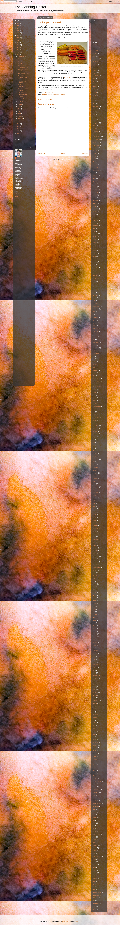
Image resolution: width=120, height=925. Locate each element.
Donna (18, 158)
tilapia (94, 839)
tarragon (95, 817)
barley (94, 95)
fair (93, 339)
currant (94, 298)
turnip (94, 862)
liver (94, 506)
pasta (94, 606)
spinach (95, 778)
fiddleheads (96, 353)
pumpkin (95, 678)
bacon (94, 81)
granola (94, 398)
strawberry (95, 792)
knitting (94, 464)
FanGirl (20, 63)
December (21, 56)
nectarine (95, 570)
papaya (94, 598)
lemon (94, 484)
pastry (94, 609)
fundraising (95, 370)
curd (94, 292)
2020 (18, 37)
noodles (95, 575)
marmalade (96, 523)
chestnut (95, 217)
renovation (95, 700)
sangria (94, 739)
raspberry (95, 692)
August (20, 104)
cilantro (94, 242)
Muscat (95, 559)
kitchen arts (96, 459)
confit (94, 259)
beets (94, 125)
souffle (94, 770)
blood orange (96, 145)
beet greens (96, 123)
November (21, 59)
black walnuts (96, 139)
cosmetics (95, 270)
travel (94, 853)
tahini (94, 814)
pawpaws (95, 614)
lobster (94, 509)
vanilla (94, 867)
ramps (94, 689)
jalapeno (95, 436)
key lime (95, 456)
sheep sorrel (96, 761)
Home (63, 153)
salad (94, 728)
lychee (94, 511)
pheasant (95, 639)
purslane (95, 681)
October (20, 61)
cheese (94, 211)
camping (95, 181)
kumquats (95, 473)
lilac (94, 500)
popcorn (95, 667)
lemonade (95, 492)
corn (94, 264)
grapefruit (95, 403)
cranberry (44, 94)
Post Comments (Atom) (66, 159)
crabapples (95, 273)
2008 (18, 133)
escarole (95, 336)
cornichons (95, 267)
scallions (95, 748)
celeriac (95, 203)
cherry (94, 214)
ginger (94, 389)
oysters (95, 595)
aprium (94, 67)
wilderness (95, 898)
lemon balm (96, 487)
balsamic (95, 86)
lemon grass (96, 489)
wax (94, 887)
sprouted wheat (97, 781)
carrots (94, 195)
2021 (18, 35)
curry (94, 300)
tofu (94, 842)
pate (94, 611)
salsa (94, 734)
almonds (95, 48)
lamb (94, 475)
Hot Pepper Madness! (21, 85)
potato (94, 673)
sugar (94, 795)
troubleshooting (97, 856)
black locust (96, 134)
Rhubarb (95, 703)
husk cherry (96, 425)
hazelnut (95, 414)
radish (94, 686)
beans (94, 111)
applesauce (96, 59)
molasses (95, 548)
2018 (18, 42)
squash (94, 787)
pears (94, 623)
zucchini (95, 909)
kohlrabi (95, 470)
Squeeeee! (21, 96)
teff (93, 828)
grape (94, 400)
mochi (94, 545)
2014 (18, 52)
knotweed (95, 467)
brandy (94, 156)
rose (94, 712)
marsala (95, 525)
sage (94, 725)
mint (94, 542)
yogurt (94, 906)
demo (94, 311)
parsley (94, 600)
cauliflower (95, 200)
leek (94, 481)
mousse (95, 550)
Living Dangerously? (23, 73)
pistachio (95, 653)
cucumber (95, 289)
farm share (51, 94)
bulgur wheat (96, 170)
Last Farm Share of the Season (23, 70)
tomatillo (95, 845)
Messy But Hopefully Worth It (23, 77)
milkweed (95, 539)
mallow (94, 514)
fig (93, 356)
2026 (18, 23)
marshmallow (96, 528)
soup (94, 773)
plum (94, 656)
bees (94, 120)
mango (94, 517)
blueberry (95, 148)
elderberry (95, 328)
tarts (94, 820)
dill (93, 314)
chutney (95, 239)
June (19, 109)
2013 (18, 54)
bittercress (95, 131)
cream (94, 281)
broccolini (95, 167)
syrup (94, 809)
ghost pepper (96, 386)
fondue (94, 361)
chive (94, 231)
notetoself (95, 578)
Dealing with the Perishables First (23, 66)
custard (95, 303)
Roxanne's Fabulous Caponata (23, 89)
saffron (94, 723)
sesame (95, 753)
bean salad (95, 109)
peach (94, 617)
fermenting (95, 348)
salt (93, 737)
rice (93, 709)
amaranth (95, 50)
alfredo (94, 45)
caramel (95, 186)
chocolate (95, 234)
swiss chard (96, 806)
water (94, 881)
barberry (95, 92)
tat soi (94, 823)
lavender (95, 478)
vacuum (95, 864)
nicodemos (65, 921)
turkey (94, 859)
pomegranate (96, 664)
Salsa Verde (21, 99)
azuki (94, 78)
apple (94, 56)
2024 (18, 28)
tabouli (94, 812)
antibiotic (95, 53)
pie (93, 648)
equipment (95, 334)
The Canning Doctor (30, 7)
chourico (95, 236)
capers (94, 184)
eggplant (95, 323)
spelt (94, 775)
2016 (18, 47)
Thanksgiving (96, 834)
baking (94, 84)
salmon (94, 731)
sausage (95, 745)
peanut (94, 620)
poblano (95, 662)
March (20, 116)
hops (94, 423)
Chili (94, 228)
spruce (94, 784)
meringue (95, 534)
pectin (94, 631)
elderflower (95, 331)
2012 (18, 124)
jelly (94, 442)
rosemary (95, 714)
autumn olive (96, 75)
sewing (94, 756)
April (19, 113)
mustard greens (97, 567)
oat (93, 581)
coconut (95, 253)
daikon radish (96, 306)
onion (94, 589)
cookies (95, 261)
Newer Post (41, 153)
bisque (94, 128)
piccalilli (95, 642)
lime (94, 503)
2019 (18, 40)
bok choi (95, 150)
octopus (95, 584)
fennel (94, 345)
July (19, 106)
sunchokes (95, 800)
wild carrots (96, 895)
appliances (95, 61)
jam (93, 439)
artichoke (95, 70)
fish (93, 359)
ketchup (95, 453)
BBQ (94, 103)
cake (94, 178)
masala (94, 531)
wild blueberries (97, 892)
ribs (93, 706)
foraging (95, 367)
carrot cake (96, 192)
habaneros (57, 94)
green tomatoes (97, 406)
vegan (94, 870)
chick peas (95, 220)
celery (94, 206)
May (19, 111)
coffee (94, 256)
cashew (95, 198)
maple (94, 520)
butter (94, 173)
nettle (94, 573)
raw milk (95, 695)
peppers (63, 94)
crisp (94, 286)
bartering (95, 98)
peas (94, 625)
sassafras (95, 742)
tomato (94, 848)
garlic (94, 375)
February (20, 118)
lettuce (94, 498)
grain (94, 395)
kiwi (94, 461)
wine (94, 900)
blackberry (95, 142)
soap (94, 767)
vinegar (94, 875)
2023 (18, 30)
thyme (94, 837)
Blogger (78, 921)
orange (94, 592)
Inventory (95, 431)
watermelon (96, 884)
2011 (18, 126)
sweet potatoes (97, 803)
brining (94, 161)
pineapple (95, 650)
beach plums (96, 106)
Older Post (84, 153)
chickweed (95, 225)
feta (94, 350)
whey (94, 889)
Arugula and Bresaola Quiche (23, 93)
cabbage (95, 175)
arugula (94, 73)
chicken (95, 223)
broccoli (95, 164)
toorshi (94, 850)
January (20, 121)
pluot (94, 659)
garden (94, 373)
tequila (94, 831)
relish (94, 698)
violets (94, 878)
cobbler (94, 250)
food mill (95, 364)
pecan (94, 628)
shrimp (94, 764)
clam (94, 248)
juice (94, 445)
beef (94, 114)
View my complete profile (17, 195)
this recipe (67, 77)
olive (94, 587)
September (21, 102)
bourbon (95, 153)
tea (93, 825)
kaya (94, 450)
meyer (94, 536)
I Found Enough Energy (22, 81)
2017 (18, 45)
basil (94, 100)
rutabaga (95, 717)
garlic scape (96, 381)
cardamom (95, 189)
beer (94, 117)
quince (94, 684)
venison (95, 873)
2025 (18, 26)
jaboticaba (95, 434)
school (94, 750)
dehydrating (96, 309)
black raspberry (97, 136)
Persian (95, 637)
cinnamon (95, 245)
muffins (95, 553)
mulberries (95, 556)
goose (94, 392)
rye (93, 720)
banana (94, 89)
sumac (94, 798)
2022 (18, 33)
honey (94, 420)
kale (94, 448)
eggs (94, 325)
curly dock (95, 295)
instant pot (95, 428)
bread (94, 159)
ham (94, 412)
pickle (94, 645)
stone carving (96, 789)
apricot (94, 64)
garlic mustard (96, 378)
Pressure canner (97, 675)
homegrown (96, 417)
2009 (18, 131)
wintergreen (96, 903)
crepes (94, 284)
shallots (95, 759)
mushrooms (96, 562)
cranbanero (96, 275)
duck (94, 320)
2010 (18, 128)
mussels (95, 564)
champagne (96, 209)
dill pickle (95, 317)
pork (94, 670)
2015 (18, 49)
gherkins (95, 384)
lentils (94, 495)
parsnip (94, 603)
